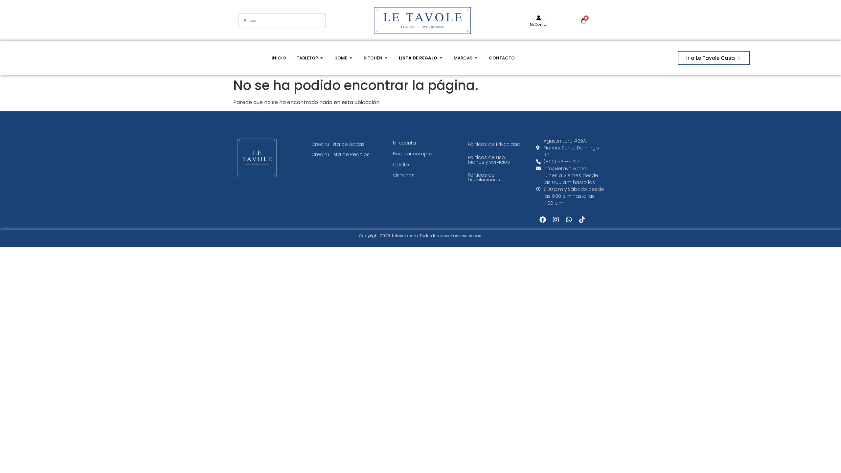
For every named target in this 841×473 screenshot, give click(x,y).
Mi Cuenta (538, 24)
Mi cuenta (404, 143)
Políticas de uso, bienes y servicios (489, 159)
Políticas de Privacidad (494, 144)
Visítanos (403, 175)
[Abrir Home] (351, 58)
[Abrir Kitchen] (386, 58)
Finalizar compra (412, 153)
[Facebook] (542, 219)
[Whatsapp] (569, 219)
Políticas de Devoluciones (484, 177)
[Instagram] (555, 219)
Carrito (401, 164)
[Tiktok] (582, 219)
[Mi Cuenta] (538, 17)
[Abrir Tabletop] (322, 58)
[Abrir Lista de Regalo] (441, 58)
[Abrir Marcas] (476, 58)
